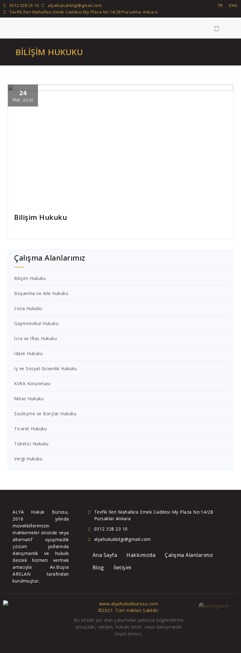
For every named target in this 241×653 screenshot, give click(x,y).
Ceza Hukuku (28, 308)
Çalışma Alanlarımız (189, 555)
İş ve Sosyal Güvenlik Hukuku (45, 368)
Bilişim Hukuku (30, 278)
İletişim (122, 567)
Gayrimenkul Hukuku (36, 323)
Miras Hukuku (29, 399)
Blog (98, 567)
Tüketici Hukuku (31, 444)
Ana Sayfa (105, 555)
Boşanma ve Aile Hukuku (41, 293)
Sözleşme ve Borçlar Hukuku (45, 414)
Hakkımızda (140, 555)
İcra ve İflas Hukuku (35, 338)
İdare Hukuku (28, 353)
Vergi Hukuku (28, 459)
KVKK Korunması (32, 383)
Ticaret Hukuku (30, 429)
